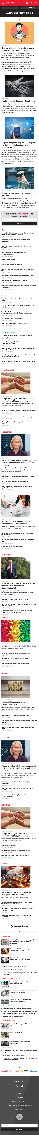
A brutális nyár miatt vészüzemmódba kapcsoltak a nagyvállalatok (20, 1000)
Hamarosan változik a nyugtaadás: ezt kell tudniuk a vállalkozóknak (17, 533)
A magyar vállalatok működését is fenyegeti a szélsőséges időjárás (19, 721)
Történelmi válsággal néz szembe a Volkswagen (16, 653)
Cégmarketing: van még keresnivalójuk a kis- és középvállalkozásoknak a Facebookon (18, 145)
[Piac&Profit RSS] (22, 1086)
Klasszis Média (19, 1109)
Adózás (4, 493)
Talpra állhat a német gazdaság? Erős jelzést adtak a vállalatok (17, 246)
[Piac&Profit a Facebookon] (17, 1086)
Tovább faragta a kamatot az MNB (11, 264)
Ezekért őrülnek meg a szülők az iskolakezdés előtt (23, 1024)
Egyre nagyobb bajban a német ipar (13, 1016)
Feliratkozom (19, 223)
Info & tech (5, 937)
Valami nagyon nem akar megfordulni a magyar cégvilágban (15, 240)
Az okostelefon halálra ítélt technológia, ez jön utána (19, 194)
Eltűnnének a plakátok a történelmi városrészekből (19, 1042)
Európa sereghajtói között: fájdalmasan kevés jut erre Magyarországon (18, 400)
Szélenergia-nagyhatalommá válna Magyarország (16, 417)
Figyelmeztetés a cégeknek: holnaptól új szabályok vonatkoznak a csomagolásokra (16, 611)
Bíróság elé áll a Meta (16, 1032)
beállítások (28, 1105)
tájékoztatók (20, 1105)
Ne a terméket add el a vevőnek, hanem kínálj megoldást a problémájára (17, 49)
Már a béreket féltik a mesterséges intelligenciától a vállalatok (16, 893)
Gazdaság (5, 737)
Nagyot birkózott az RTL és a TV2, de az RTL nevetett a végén (17, 299)
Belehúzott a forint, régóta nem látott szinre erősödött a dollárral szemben (18, 349)
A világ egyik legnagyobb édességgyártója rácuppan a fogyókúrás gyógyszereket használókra (22, 941)
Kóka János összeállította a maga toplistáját (15, 323)
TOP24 (5, 296)
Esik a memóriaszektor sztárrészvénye (14, 966)
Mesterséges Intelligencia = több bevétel (18, 101)
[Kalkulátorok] (27, 2)
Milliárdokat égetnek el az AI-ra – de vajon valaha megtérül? (16, 915)
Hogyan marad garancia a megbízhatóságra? (15, 658)
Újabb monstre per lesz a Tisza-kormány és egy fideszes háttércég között (18, 605)
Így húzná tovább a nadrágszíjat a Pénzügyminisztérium (18, 361)
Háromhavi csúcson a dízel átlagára (12, 318)
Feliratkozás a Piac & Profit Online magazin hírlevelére (19, 1123)
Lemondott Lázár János (8, 845)
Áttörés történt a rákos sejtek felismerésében (15, 855)
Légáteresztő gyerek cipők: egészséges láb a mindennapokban (15, 664)
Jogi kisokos (6, 555)
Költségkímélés (7, 370)
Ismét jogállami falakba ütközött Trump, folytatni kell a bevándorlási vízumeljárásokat (18, 585)
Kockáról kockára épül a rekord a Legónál (14, 280)
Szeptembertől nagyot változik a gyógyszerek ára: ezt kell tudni (18, 269)
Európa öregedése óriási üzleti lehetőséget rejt (15, 850)
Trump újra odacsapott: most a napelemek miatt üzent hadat (17, 727)
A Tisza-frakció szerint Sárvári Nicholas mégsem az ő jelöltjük (17, 306)
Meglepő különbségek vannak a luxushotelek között (14, 703)
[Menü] (2, 2)
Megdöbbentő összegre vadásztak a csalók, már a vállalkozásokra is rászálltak (16, 902)
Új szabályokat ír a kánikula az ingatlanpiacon (15, 715)
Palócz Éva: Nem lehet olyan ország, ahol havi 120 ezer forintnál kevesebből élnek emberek (17, 233)
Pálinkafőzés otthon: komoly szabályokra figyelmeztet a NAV (18, 540)
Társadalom (6, 805)
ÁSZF (19, 1093)
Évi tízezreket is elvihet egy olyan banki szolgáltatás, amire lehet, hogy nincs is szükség (19, 411)
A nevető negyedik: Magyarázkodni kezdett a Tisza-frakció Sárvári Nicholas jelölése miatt (19, 355)
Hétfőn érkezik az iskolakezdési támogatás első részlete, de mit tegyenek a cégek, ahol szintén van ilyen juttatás (20, 1012)
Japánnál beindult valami (9, 259)
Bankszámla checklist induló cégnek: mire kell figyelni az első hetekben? (18, 286)
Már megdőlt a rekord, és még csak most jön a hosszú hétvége (17, 422)
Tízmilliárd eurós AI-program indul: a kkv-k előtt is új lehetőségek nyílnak (17, 909)
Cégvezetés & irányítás (10, 979)
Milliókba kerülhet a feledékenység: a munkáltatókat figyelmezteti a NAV (17, 487)
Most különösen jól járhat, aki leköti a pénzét (15, 481)
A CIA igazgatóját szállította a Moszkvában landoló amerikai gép (16, 336)
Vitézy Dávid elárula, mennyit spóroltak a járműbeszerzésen (13, 253)
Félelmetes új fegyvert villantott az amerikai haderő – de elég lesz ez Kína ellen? (18, 342)
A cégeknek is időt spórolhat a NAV (12, 546)
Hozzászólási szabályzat (19, 1101)
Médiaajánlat (19, 1097)
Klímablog (5, 673)
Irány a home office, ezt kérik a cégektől (14, 970)
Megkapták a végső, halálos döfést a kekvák (14, 599)
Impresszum (19, 1090)
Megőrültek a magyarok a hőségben (13, 1055)
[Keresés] (36, 2)
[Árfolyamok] (31, 2)
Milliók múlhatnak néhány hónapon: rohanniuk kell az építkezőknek (16, 522)
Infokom (4, 864)
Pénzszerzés (6, 432)
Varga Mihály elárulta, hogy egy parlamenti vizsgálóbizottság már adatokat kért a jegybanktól (16, 312)
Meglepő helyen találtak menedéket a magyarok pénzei (18, 275)
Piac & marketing (8, 1021)
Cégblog (4, 617)
